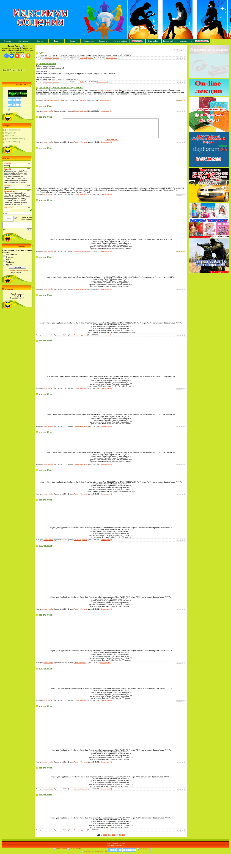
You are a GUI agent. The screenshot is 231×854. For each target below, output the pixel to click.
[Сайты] (170, 43)
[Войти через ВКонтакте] (11, 55)
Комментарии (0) (111, 58)
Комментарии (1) (106, 142)
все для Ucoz (45, 106)
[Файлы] (121, 43)
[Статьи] (40, 43)
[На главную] (8, 43)
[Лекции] (209, 96)
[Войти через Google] (22, 55)
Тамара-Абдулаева (86, 58)
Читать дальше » (111, 140)
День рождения (11, 130)
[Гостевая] (186, 43)
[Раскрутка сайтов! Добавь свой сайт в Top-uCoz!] (15, 110)
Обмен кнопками (47, 63)
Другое (9, 264)
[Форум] (72, 43)
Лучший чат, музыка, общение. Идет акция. (61, 87)
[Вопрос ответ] (105, 43)
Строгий (9, 257)
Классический (11, 254)
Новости (8, 136)
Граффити (10, 262)
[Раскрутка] (202, 43)
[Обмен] (137, 43)
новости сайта (10, 142)
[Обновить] (31, 210)
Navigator (83, 100)
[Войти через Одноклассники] (28, 55)
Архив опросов (22, 270)
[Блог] (56, 43)
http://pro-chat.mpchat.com (108, 90)
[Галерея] (24, 43)
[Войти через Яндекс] (17, 55)
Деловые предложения (14, 139)
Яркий (8, 259)
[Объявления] (89, 43)
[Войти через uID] (6, 55)
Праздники (9, 133)
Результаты (11, 270)
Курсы (42, 53)
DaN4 (82, 82)
